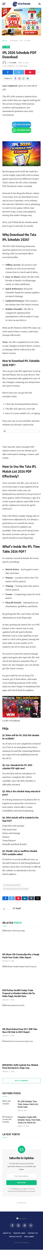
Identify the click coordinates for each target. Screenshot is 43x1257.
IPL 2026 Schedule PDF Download (16, 889)
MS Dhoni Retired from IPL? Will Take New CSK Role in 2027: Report (19, 1030)
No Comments (9, 66)
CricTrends (14, 41)
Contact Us (33, 1233)
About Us (7, 1233)
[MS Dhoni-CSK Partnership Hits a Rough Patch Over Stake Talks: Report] (21, 940)
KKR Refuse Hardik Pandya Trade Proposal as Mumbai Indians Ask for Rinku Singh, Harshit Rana (18, 993)
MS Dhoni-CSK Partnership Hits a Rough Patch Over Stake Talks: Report (20, 956)
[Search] (39, 4)
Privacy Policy (22, 1191)
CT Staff (13, 63)
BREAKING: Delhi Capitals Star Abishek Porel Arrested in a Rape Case (20, 1066)
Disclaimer (29, 1237)
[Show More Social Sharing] (38, 72)
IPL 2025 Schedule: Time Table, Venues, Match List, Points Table (28, 1104)
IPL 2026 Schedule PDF (12, 885)
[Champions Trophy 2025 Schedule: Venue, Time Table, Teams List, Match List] (9, 1120)
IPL (21, 41)
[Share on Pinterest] (30, 72)
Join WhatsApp (23, 130)
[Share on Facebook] (7, 72)
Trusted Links (19, 1233)
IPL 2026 (27, 41)
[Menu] (3, 4)
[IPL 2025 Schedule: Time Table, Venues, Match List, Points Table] (9, 1104)
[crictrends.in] (21, 4)
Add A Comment (21, 1081)
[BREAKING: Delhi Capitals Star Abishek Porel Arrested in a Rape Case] (21, 1051)
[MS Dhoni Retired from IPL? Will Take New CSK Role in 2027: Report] (21, 1015)
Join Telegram (23, 125)
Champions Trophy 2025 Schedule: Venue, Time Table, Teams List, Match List (29, 1120)
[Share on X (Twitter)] (19, 72)
